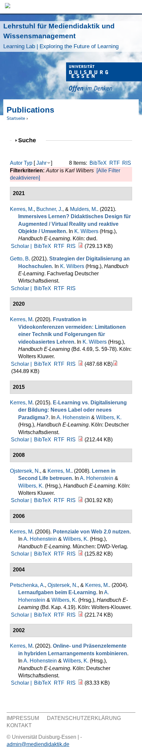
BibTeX (98, 163)
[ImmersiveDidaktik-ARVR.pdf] (80, 246)
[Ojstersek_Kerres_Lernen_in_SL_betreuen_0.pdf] (80, 500)
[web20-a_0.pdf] (80, 554)
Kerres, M (21, 319)
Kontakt (19, 725)
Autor (16, 163)
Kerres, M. (22, 209)
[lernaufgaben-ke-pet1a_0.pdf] (80, 615)
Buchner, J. (49, 209)
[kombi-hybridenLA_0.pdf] (80, 683)
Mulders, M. (83, 209)
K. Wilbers (86, 231)
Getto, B (19, 258)
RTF (114, 163)
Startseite (16, 118)
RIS (126, 163)
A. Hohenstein (73, 417)
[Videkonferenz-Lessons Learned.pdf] (115, 364)
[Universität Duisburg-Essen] (104, 78)
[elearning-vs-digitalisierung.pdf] (80, 439)
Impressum (23, 718)
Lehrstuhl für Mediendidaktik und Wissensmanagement (61, 36)
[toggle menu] (133, 7)
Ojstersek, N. (25, 471)
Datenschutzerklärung (84, 718)
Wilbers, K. (109, 417)
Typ (28, 163)
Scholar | (22, 246)
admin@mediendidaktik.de (38, 744)
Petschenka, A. (27, 585)
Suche (30, 140)
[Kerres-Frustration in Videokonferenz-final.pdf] (80, 364)
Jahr (41, 163)
